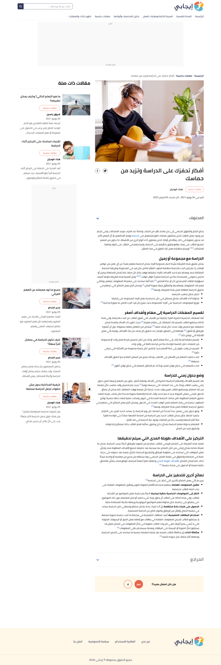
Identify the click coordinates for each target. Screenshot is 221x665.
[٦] (140, 384)
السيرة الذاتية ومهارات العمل (158, 16)
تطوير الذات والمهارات (80, 16)
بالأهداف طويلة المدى (168, 461)
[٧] (146, 479)
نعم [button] (139, 584)
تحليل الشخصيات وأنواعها (126, 16)
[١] (193, 248)
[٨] (118, 527)
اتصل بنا (77, 641)
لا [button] (128, 584)
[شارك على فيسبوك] (97, 170)
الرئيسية (199, 16)
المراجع (197, 559)
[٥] (142, 321)
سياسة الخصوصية (98, 641)
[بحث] (21, 6)
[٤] (137, 276)
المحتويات (196, 217)
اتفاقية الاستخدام (125, 641)
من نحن (145, 641)
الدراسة (135, 235)
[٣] (139, 276)
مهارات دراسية (102, 16)
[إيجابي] (189, 6)
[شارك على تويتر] (105, 170)
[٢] (191, 248)
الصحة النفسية (184, 16)
